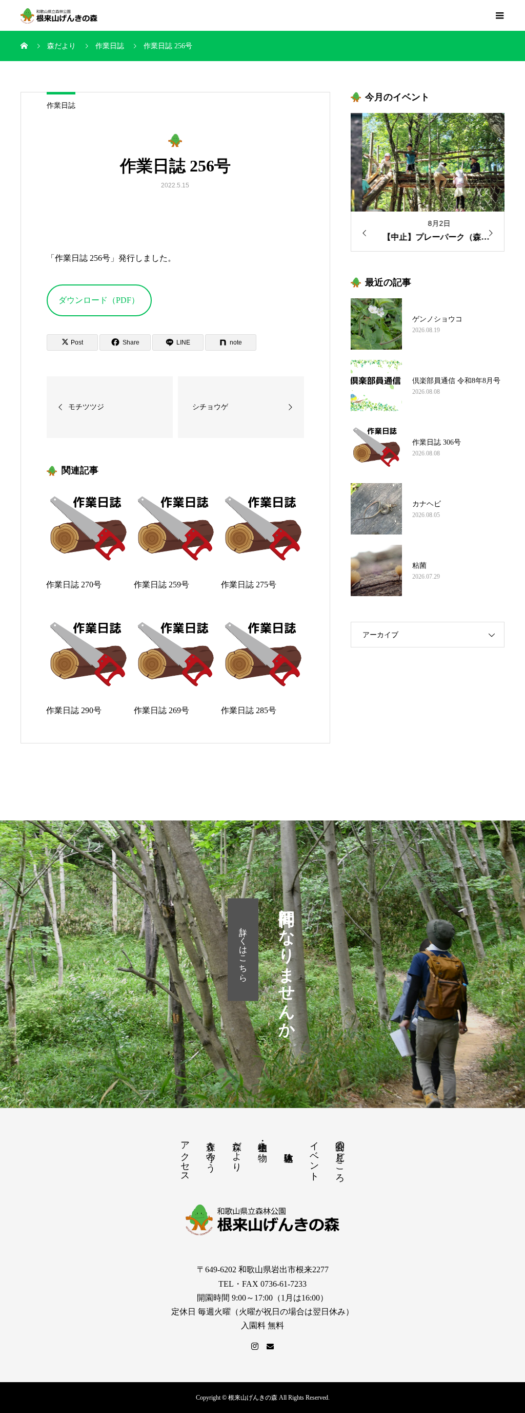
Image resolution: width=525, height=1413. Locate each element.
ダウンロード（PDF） (98, 300)
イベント (314, 1156)
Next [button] (494, 233)
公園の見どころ (340, 1156)
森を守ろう (211, 1151)
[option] (427, 182)
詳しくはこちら (243, 949)
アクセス (185, 1156)
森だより (237, 1151)
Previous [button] (361, 233)
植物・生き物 (262, 1141)
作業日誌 (61, 105)
